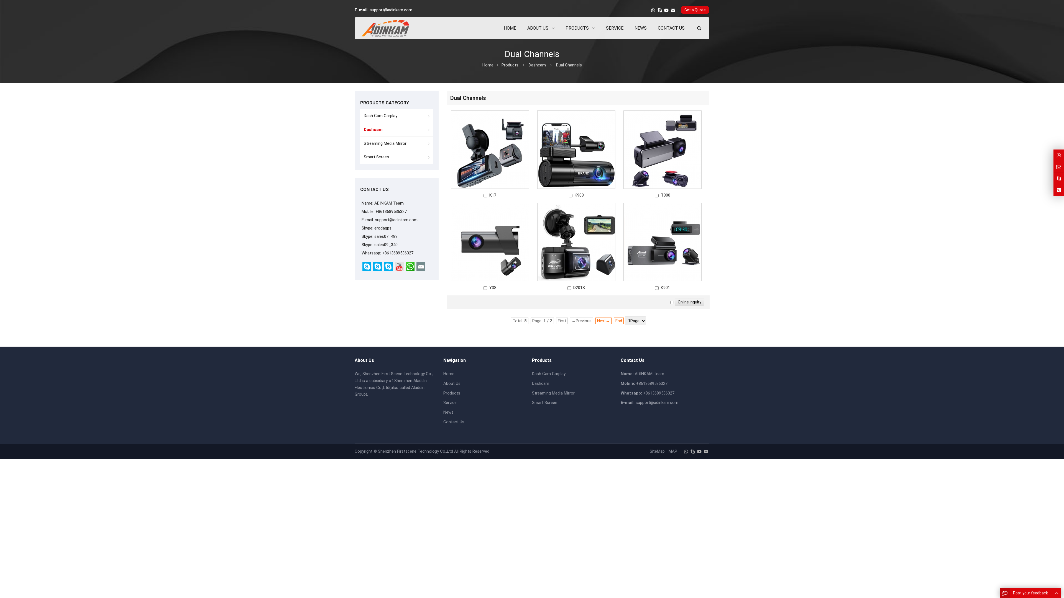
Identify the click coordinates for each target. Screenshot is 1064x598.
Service (450, 402)
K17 (492, 195)
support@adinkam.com (391, 9)
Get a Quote (695, 10)
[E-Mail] (673, 10)
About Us (452, 383)
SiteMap (657, 451)
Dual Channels (569, 65)
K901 (665, 287)
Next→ (603, 320)
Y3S (493, 287)
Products (510, 65)
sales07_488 (386, 236)
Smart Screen (376, 156)
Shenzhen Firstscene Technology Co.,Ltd (415, 451)
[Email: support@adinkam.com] (1058, 166)
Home (448, 373)
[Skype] (659, 10)
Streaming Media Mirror (385, 143)
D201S (579, 287)
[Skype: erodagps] (1058, 178)
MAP (673, 451)
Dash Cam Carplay (380, 115)
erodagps (383, 228)
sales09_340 (386, 244)
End (618, 320)
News (448, 412)
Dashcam (537, 65)
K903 (579, 195)
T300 (665, 195)
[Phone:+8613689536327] (1058, 190)
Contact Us (453, 421)
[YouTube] (666, 10)
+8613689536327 (397, 253)
